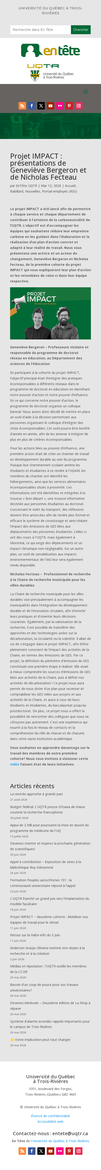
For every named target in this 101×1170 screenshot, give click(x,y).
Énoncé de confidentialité (50, 1116)
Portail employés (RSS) (59, 191)
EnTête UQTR (26, 185)
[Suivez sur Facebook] (31, 105)
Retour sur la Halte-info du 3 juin (35, 935)
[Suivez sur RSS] (22, 105)
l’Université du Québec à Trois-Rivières (60, 1141)
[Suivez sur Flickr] (60, 105)
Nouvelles (32, 191)
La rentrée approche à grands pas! (36, 794)
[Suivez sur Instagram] (78, 105)
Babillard (16, 191)
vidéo (14, 764)
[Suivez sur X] (41, 105)
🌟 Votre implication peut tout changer (40, 1039)
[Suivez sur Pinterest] (69, 105)
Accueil (70, 185)
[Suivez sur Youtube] (50, 105)
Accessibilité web (50, 1121)
